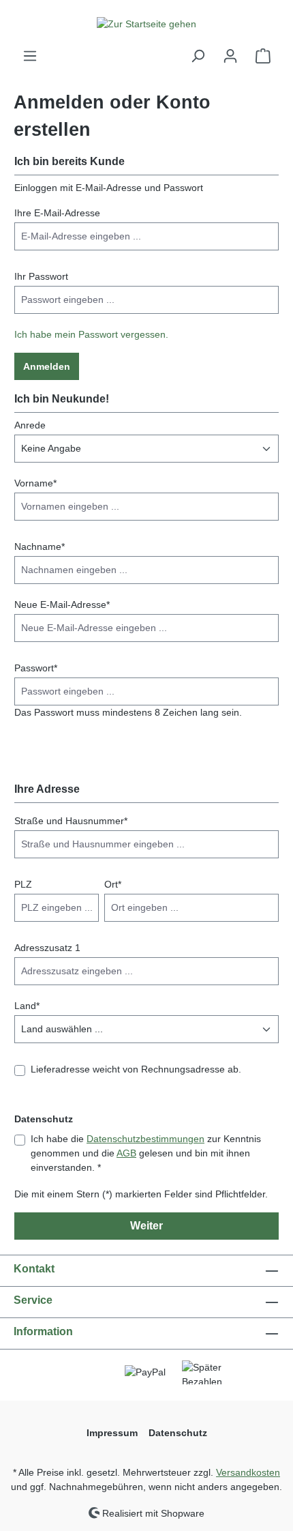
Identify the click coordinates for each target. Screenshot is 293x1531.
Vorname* (35, 483)
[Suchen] (197, 56)
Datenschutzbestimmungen (145, 1138)
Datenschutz (178, 1432)
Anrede (30, 425)
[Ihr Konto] (230, 56)
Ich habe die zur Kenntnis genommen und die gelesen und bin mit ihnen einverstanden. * (146, 1153)
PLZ (23, 884)
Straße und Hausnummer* (70, 820)
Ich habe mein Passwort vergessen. (91, 334)
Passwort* (35, 667)
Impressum (112, 1432)
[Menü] (30, 56)
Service (33, 1300)
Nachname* (39, 546)
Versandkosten (248, 1472)
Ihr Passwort (41, 276)
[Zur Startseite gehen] (146, 23)
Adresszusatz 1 (47, 947)
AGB (126, 1153)
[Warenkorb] (263, 56)
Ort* (112, 884)
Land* (27, 1005)
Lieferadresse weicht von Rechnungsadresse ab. (136, 1069)
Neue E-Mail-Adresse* (62, 604)
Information (43, 1331)
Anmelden (46, 366)
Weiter (146, 1225)
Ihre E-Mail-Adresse (57, 212)
